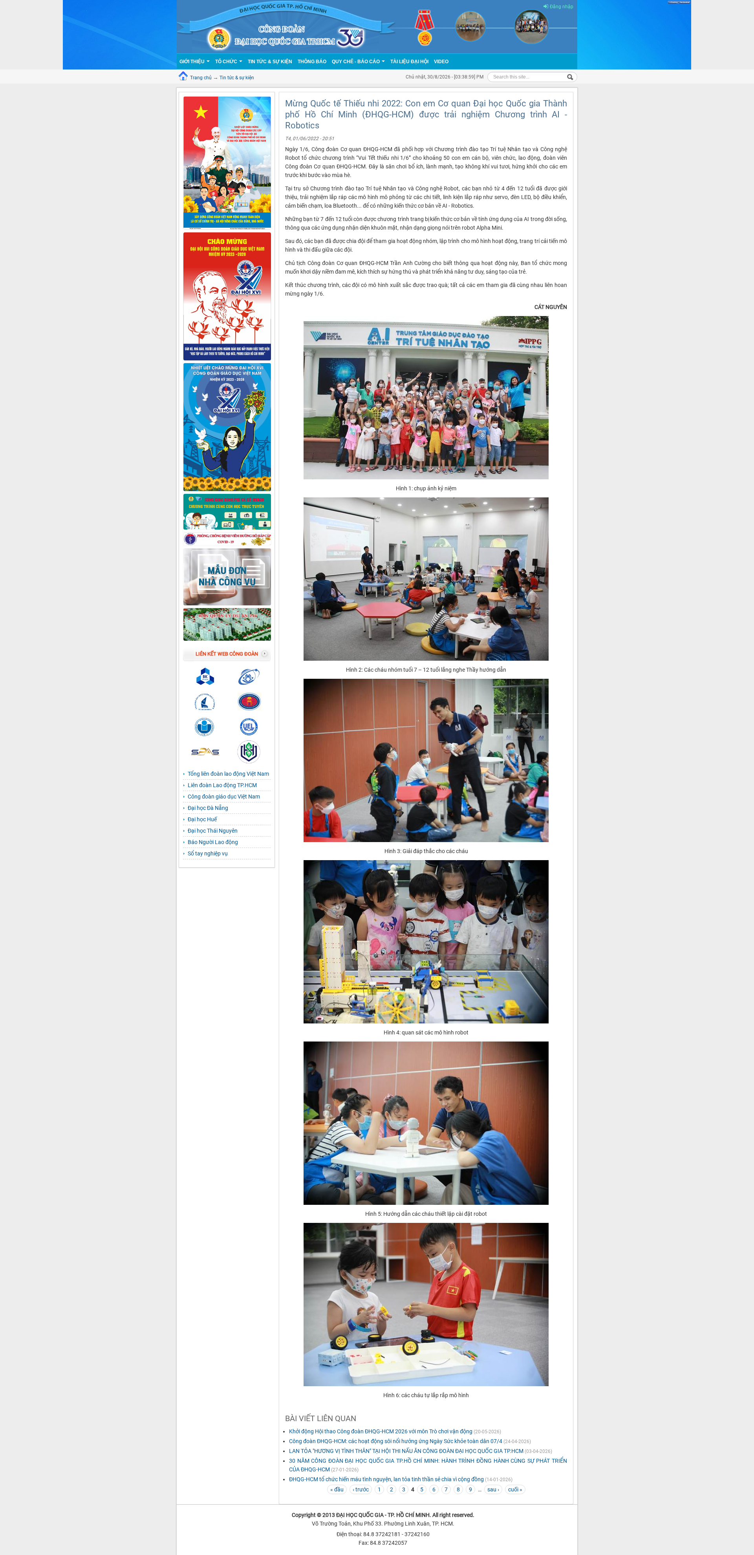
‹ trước (361, 1489)
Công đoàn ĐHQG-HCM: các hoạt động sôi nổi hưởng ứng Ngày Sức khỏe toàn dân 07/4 (395, 1441)
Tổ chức (226, 61)
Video (441, 61)
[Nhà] (377, 26)
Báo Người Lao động (213, 842)
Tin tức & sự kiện (237, 77)
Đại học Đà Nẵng (208, 808)
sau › (493, 1489)
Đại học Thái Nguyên (213, 831)
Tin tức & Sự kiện (270, 61)
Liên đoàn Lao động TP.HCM (222, 785)
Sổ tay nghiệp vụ (208, 853)
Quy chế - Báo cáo (356, 61)
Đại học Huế (202, 819)
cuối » (515, 1489)
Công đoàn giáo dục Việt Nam (224, 796)
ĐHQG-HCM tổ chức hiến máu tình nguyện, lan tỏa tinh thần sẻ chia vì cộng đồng (386, 1479)
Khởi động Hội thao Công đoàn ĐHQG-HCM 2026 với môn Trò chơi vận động (380, 1431)
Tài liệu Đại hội (409, 61)
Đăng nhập (561, 6)
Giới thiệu (192, 61)
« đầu (337, 1489)
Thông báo (312, 61)
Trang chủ (201, 77)
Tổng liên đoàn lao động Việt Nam (228, 774)
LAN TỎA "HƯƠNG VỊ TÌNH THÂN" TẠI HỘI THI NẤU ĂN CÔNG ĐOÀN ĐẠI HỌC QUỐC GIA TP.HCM (406, 1451)
